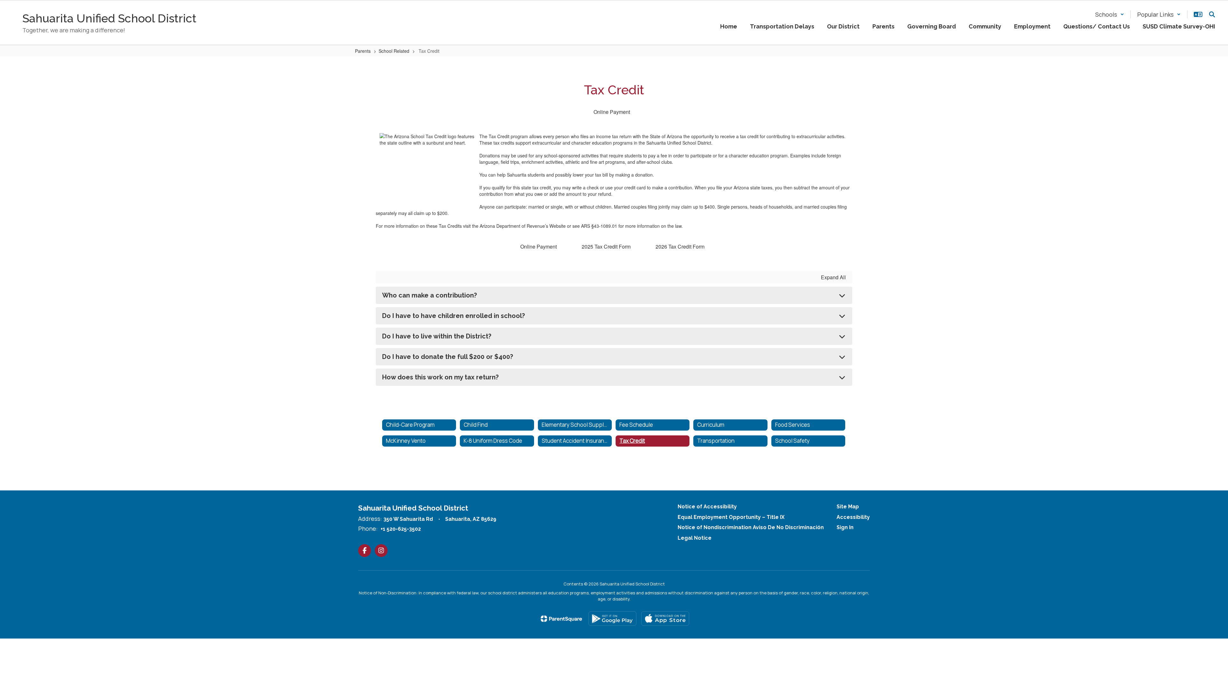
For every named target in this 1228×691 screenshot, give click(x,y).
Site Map (848, 507)
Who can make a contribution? (429, 295)
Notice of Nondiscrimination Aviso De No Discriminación (751, 527)
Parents (363, 51)
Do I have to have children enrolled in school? (453, 316)
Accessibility (853, 517)
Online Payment (612, 111)
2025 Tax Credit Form (606, 246)
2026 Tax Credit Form (680, 246)
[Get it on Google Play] (612, 618)
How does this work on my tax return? (440, 377)
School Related (394, 51)
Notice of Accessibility (707, 507)
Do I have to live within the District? (436, 336)
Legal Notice (695, 538)
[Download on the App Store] (665, 618)
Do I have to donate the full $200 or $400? (447, 357)
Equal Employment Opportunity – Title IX (731, 517)
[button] (1109, 14)
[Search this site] (1212, 14)
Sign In (845, 527)
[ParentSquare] (561, 618)
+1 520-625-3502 (401, 529)
